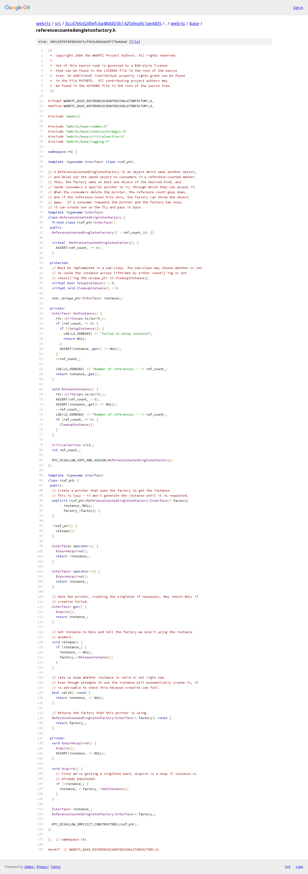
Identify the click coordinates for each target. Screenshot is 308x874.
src (58, 23)
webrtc (43, 23)
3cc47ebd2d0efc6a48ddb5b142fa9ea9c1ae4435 (113, 23)
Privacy (42, 866)
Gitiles (29, 866)
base (194, 23)
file (135, 42)
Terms (56, 866)
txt (288, 866)
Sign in (298, 7)
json (299, 866)
